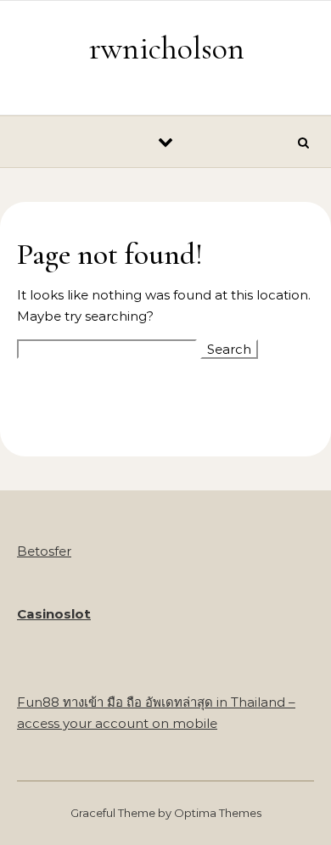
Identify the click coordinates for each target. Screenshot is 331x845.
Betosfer (44, 551)
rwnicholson (166, 48)
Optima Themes (217, 813)
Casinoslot (54, 614)
